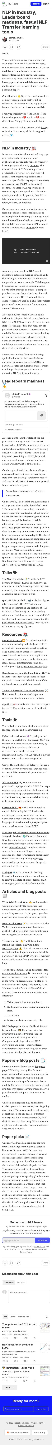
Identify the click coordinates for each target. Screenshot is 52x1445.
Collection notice (26, 1425)
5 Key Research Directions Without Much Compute (18, 1353)
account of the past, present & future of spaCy (25, 620)
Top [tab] (5, 1316)
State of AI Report (21, 169)
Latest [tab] (13, 1316)
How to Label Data (12, 923)
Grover (5, 765)
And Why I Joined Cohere (14, 1331)
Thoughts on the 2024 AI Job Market (19, 1326)
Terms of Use (39, 1246)
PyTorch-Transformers (14, 736)
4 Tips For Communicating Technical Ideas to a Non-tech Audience (25, 971)
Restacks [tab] (21, 1282)
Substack (12, 1439)
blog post (40, 1066)
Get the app (39, 1432)
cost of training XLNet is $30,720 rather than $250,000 (22, 563)
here (43, 127)
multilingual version (12, 815)
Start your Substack (18, 1432)
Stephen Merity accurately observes (23, 550)
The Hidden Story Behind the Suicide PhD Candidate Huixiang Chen (22, 944)
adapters (38, 790)
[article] (26, 1331)
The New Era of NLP (13, 579)
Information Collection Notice (31, 1249)
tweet (7, 135)
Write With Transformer (15, 902)
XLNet (9, 453)
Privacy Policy (25, 1252)
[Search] (47, 1316)
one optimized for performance (22, 860)
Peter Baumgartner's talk (26, 366)
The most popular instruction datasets (16, 1372)
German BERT (10, 807)
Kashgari (7, 872)
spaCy (24, 626)
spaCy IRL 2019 (32, 362)
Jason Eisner (11, 1030)
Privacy (34, 1423)
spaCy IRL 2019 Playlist (14, 600)
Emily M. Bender (39, 1026)
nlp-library (8, 704)
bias (36, 663)
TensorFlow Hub (17, 847)
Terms (42, 1423)
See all (7, 1387)
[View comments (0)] (11, 47)
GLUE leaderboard (19, 449)
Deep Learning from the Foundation (21, 673)
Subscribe (36, 4)
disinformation (24, 663)
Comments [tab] (9, 1282)
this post (34, 165)
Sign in (46, 4)
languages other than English (32, 666)
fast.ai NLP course (12, 640)
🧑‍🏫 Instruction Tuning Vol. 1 (18, 1367)
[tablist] (14, 1282)
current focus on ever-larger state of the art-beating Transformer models (24, 476)
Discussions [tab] (23, 1316)
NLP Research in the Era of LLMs (17, 1346)
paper (5, 1070)
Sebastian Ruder (16, 38)
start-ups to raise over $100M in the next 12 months (25, 184)
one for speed (38, 862)
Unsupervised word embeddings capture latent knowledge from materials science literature (23, 1146)
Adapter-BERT (10, 782)
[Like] (5, 47)
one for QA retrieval (17, 866)
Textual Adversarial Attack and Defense (23, 690)
